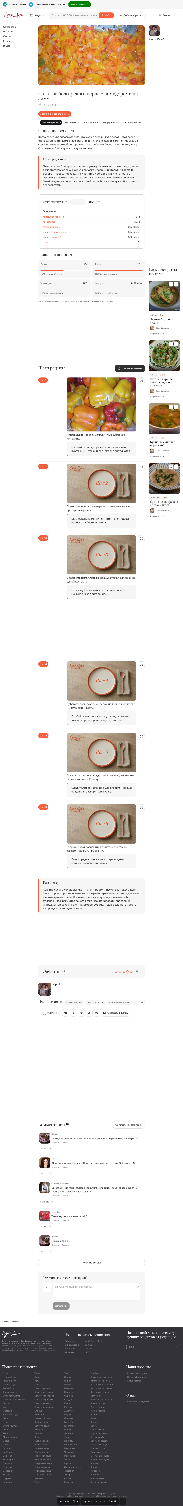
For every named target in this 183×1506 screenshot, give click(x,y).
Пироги (68, 1380)
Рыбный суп (9, 1388)
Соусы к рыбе (97, 1437)
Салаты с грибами (43, 1399)
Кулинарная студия (137, 1373)
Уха (5, 1407)
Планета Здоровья (17, 4)
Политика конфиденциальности (83, 1496)
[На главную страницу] (14, 15)
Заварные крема (72, 1467)
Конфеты (68, 1440)
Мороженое (70, 1444)
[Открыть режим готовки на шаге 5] (141, 736)
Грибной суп (9, 1380)
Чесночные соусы (99, 1459)
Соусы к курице (98, 1433)
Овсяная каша (41, 1452)
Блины (67, 1384)
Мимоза (38, 1429)
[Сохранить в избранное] (171, 284)
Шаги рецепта (90, 122)
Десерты (68, 1433)
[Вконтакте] (65, 1013)
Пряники (68, 1429)
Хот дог (6, 1474)
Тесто (37, 1482)
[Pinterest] (96, 1013)
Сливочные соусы (99, 1444)
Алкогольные (97, 1478)
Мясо (6, 1418)
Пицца (67, 1377)
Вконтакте (70, 1341)
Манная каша (41, 1444)
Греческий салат (43, 1418)
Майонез (95, 1470)
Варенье (94, 1414)
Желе (67, 1459)
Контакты (123, 1496)
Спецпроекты (134, 1380)
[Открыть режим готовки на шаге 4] (141, 664)
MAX (87, 1352)
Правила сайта (62, 1496)
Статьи (7, 36)
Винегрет (39, 1414)
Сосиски (7, 1455)
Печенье (68, 1388)
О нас (131, 1395)
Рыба (5, 1433)
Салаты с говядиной (44, 1395)
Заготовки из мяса (100, 1380)
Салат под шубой (43, 1425)
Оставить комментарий (128, 1124)
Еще (141, 1002)
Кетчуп (93, 1467)
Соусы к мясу (97, 1429)
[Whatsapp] (89, 1013)
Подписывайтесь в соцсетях (87, 1335)
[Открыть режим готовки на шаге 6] (141, 807)
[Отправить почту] (177, 1347)
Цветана (54, 1134)
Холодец (7, 1482)
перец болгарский (53, 216)
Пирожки (69, 1392)
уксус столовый (52, 237)
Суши (37, 1377)
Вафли (67, 1414)
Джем (93, 1418)
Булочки (68, 1422)
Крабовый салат (42, 1422)
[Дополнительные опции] (122, 1501)
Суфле (67, 1478)
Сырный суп (9, 1384)
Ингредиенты (72, 122)
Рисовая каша (41, 1448)
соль (45, 242)
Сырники (69, 1395)
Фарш (6, 1429)
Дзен (99, 1341)
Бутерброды (9, 1459)
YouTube (89, 1341)
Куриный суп (9, 1377)
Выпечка (38, 1478)
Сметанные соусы (99, 1455)
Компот (94, 1422)
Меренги (68, 1482)
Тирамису (69, 1470)
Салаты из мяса (42, 1388)
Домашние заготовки (101, 1377)
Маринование (97, 1410)
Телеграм (70, 1348)
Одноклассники (73, 1344)
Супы (5, 1373)
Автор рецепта (109, 122)
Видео (7, 45)
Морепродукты (10, 1437)
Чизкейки (69, 1452)
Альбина (54, 1159)
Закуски (7, 1448)
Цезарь (38, 1433)
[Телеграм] (81, 1013)
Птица (6, 1422)
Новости (8, 41)
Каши (37, 1437)
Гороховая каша (42, 1470)
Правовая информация (107, 1496)
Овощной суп (10, 1392)
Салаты (38, 1384)
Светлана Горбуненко (60, 1183)
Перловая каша (42, 1467)
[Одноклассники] (73, 1013)
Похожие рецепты (131, 122)
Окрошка (7, 1410)
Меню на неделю (78, 4)
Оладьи (68, 1399)
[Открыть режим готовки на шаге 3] (141, 538)
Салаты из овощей (44, 1407)
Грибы (6, 1444)
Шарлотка (69, 1425)
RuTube (89, 1348)
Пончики (68, 1418)
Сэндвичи (8, 1470)
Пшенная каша (42, 1440)
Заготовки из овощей (101, 1384)
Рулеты (68, 1407)
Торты (67, 1437)
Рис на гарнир (97, 1407)
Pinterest (69, 1352)
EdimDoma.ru (26, 1341)
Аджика (94, 1463)
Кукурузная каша (43, 1463)
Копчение (95, 1395)
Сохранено (9, 26)
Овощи (6, 1440)
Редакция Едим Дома (138, 1401)
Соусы (93, 1425)
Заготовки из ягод (99, 1392)
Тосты (37, 1373)
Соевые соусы (97, 1448)
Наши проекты (138, 1367)
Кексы (67, 1403)
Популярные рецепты (19, 1367)
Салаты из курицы (43, 1392)
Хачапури (69, 1410)
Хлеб (66, 1373)
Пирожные (69, 1448)
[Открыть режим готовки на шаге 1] (141, 380)
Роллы (37, 1380)
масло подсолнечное (55, 232)
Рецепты (8, 31)
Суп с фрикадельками (14, 1399)
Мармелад (69, 1455)
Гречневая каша (42, 1455)
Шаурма (7, 1478)
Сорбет (94, 1373)
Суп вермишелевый (13, 1395)
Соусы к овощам (99, 1440)
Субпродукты (10, 1425)
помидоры (49, 221)
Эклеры (68, 1474)
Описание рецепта (51, 122)
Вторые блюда (10, 1414)
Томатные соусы (98, 1452)
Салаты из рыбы (42, 1403)
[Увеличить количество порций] (83, 202)
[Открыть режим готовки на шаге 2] (141, 467)
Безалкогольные (98, 1482)
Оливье (38, 1410)
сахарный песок (52, 227)
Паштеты (7, 1463)
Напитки (94, 1474)
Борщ (6, 1403)
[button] (77, 1501)
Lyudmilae (55, 1212)
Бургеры (7, 1467)
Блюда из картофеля (101, 1399)
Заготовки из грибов (101, 1388)
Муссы (67, 1463)
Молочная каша (42, 1459)
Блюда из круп (97, 1403)
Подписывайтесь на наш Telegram (50, 4)
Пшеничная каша (43, 1474)
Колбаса (7, 1452)
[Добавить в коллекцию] (176, 284)
